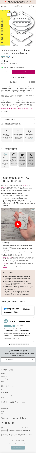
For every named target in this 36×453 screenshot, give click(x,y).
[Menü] (2, 6)
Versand (14, 63)
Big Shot (25, 185)
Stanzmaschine (7, 257)
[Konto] (29, 6)
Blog (31, 138)
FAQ (2, 397)
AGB (2, 411)
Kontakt (3, 390)
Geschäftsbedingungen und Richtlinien (18, 443)
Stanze (8, 262)
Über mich (4, 376)
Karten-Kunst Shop (20, 440)
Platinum (3, 187)
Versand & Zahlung (6, 395)
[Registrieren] (32, 359)
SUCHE (5, 6)
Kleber (5, 267)
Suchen (3, 373)
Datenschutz (4, 408)
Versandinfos (9, 119)
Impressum (4, 406)
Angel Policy (4, 379)
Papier (5, 263)
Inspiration (10, 148)
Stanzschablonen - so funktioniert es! (16, 179)
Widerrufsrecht (5, 414)
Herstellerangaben (12, 123)
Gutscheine (4, 392)
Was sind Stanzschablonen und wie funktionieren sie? (16, 108)
